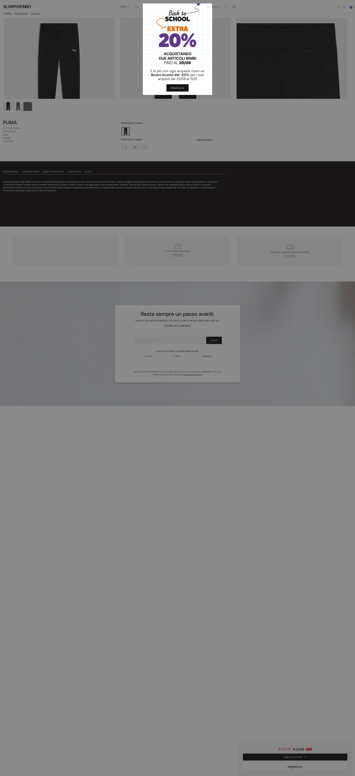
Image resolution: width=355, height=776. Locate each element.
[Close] (208, 7)
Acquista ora (177, 87)
